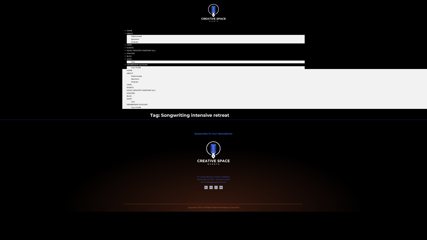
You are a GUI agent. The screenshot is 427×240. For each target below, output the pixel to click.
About (130, 33)
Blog (129, 96)
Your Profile (136, 68)
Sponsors (135, 39)
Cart (133, 102)
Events (130, 87)
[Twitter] (211, 187)
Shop (129, 59)
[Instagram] (216, 187)
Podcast (134, 42)
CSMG (129, 85)
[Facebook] (206, 187)
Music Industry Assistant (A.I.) (141, 50)
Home (129, 70)
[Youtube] (221, 187)
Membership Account (137, 65)
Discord (131, 93)
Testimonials (136, 36)
